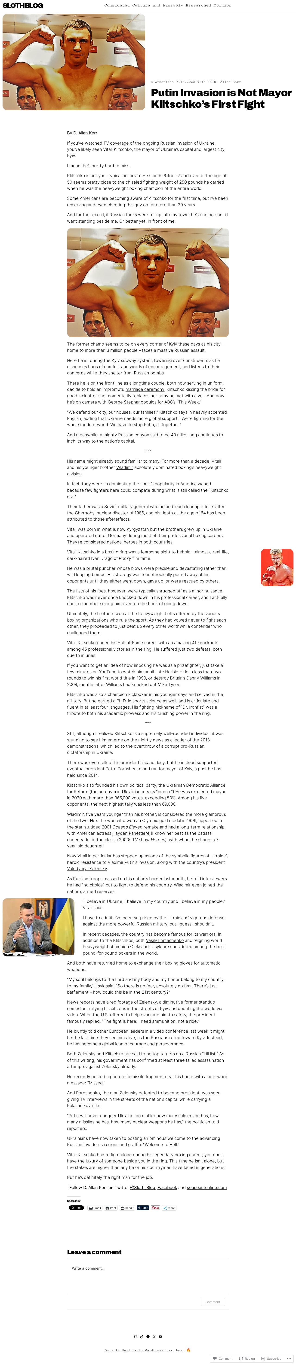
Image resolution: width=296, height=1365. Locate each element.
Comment (213, 1302)
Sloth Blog (23, 5)
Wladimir (124, 467)
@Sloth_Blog (142, 1187)
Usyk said (104, 985)
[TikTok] (142, 1336)
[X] (154, 1336)
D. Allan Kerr (227, 82)
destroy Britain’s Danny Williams (185, 677)
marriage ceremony (145, 389)
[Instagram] (136, 1336)
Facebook (167, 1187)
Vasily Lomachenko (165, 940)
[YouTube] (160, 1336)
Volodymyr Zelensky (87, 868)
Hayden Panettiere (131, 833)
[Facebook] (148, 1336)
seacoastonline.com (207, 1187)
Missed (96, 1082)
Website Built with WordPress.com (138, 1350)
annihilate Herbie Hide (166, 671)
